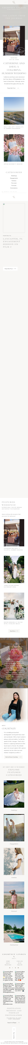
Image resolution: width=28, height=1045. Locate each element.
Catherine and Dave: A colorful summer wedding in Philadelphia (14, 70)
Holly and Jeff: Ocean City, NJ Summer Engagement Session (14, 128)
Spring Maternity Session (13, 164)
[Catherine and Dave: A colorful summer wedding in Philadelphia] (18, 88)
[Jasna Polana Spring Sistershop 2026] (14, 569)
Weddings (14, 57)
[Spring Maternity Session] (14, 148)
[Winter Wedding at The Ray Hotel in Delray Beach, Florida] (14, 606)
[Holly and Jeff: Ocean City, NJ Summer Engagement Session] (14, 111)
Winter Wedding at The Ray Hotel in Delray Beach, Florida (13, 624)
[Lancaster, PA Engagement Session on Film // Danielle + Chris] (14, 268)
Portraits (7, 235)
